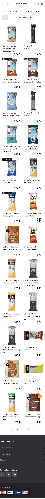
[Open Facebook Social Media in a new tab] (8, 474)
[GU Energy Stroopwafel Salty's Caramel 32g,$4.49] (12, 235)
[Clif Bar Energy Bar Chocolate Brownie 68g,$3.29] (33, 67)
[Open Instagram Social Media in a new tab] (2, 474)
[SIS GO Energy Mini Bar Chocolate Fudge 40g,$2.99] (12, 268)
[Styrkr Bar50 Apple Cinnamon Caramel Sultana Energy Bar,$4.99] (33, 268)
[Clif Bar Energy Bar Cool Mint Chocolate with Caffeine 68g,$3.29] (12, 134)
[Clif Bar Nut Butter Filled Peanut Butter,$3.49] (33, 201)
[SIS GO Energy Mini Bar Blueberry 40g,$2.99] (12, 201)
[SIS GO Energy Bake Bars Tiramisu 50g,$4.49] (33, 335)
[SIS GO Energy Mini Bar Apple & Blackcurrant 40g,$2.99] (12, 402)
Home (6, 11)
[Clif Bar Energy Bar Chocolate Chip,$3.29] (12, 168)
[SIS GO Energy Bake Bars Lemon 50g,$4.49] (33, 368)
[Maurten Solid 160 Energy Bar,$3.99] (33, 34)
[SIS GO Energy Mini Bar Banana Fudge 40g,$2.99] (12, 301)
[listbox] (25, 17)
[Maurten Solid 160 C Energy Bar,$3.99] (33, 101)
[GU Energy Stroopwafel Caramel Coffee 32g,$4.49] (12, 368)
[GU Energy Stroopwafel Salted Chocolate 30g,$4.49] (33, 402)
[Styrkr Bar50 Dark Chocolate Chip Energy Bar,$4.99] (33, 301)
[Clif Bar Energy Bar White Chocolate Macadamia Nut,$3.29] (12, 34)
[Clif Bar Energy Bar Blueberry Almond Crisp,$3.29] (12, 101)
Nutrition (18, 11)
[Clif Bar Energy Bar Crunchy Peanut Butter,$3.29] (12, 67)
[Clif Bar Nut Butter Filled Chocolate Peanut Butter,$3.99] (33, 235)
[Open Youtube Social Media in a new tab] (14, 474)
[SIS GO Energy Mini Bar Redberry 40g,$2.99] (33, 168)
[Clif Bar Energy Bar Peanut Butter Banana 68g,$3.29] (33, 134)
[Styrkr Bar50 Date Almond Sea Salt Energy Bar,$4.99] (12, 335)
